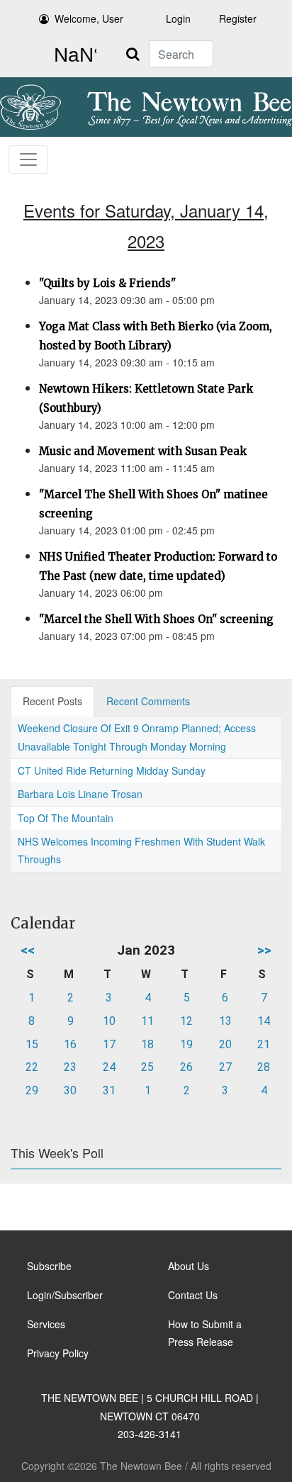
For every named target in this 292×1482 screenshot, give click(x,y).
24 (109, 1067)
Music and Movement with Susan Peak (143, 451)
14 (263, 1021)
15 (32, 1044)
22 (32, 1067)
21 (263, 1044)
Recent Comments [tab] (148, 701)
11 (147, 1021)
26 (186, 1067)
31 (109, 1090)
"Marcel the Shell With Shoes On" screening (156, 619)
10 (109, 1021)
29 (32, 1090)
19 (186, 1044)
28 (263, 1067)
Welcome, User (89, 18)
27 (225, 1067)
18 (147, 1044)
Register (238, 18)
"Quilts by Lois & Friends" (107, 283)
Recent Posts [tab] (52, 701)
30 (70, 1090)
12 (186, 1021)
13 (225, 1021)
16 (70, 1044)
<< (28, 950)
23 (70, 1067)
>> (264, 950)
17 (109, 1044)
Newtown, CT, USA (72, 55)
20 (225, 1044)
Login (178, 18)
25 (147, 1067)
